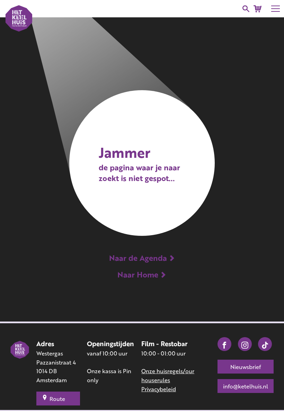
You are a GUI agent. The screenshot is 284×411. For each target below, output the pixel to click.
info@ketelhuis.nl (245, 386)
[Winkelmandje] (257, 9)
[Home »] (19, 367)
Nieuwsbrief (245, 367)
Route (57, 399)
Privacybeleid (158, 389)
